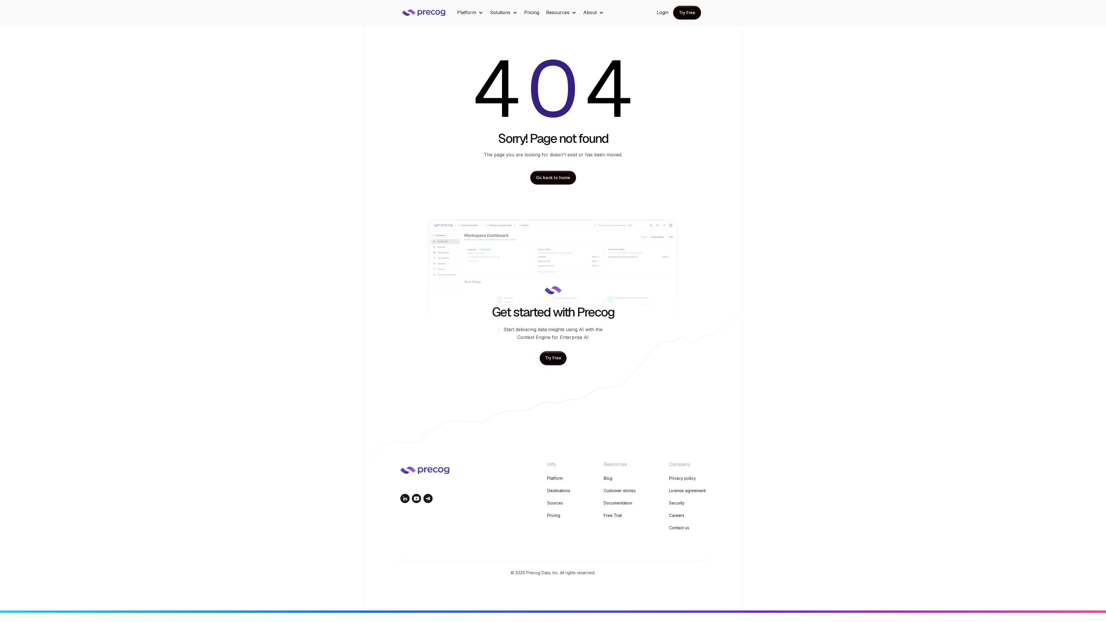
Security (677, 502)
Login (662, 12)
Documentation (618, 502)
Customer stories (620, 490)
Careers (676, 515)
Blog (608, 478)
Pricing (531, 12)
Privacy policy (682, 478)
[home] (428, 12)
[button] (470, 12)
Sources (555, 502)
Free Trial (613, 515)
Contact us (679, 527)
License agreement (687, 490)
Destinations (558, 490)
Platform (555, 478)
